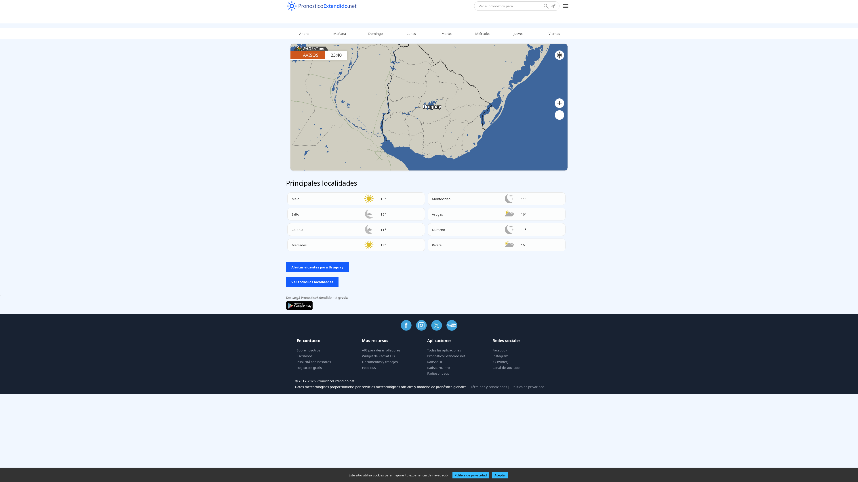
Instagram (500, 356)
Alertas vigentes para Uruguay (317, 267)
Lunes (411, 33)
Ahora (304, 33)
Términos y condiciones (489, 386)
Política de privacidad (527, 386)
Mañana (339, 33)
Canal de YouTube (505, 367)
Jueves (518, 33)
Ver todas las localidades (312, 282)
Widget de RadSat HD (378, 356)
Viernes (554, 33)
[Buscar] (546, 6)
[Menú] (566, 6)
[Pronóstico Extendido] (322, 6)
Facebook (499, 350)
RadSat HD (435, 361)
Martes (447, 33)
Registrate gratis (309, 367)
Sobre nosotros (308, 350)
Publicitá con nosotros (314, 361)
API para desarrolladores (381, 350)
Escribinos (304, 356)
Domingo (375, 33)
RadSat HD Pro (438, 367)
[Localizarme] (553, 6)
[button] (559, 103)
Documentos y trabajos (380, 361)
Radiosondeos (438, 373)
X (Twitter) (500, 361)
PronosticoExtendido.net (446, 356)
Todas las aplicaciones (444, 350)
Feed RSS (369, 367)
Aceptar (500, 475)
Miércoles (482, 33)
